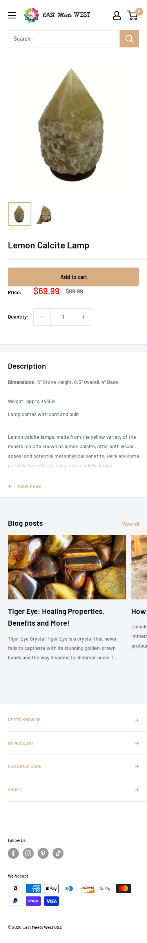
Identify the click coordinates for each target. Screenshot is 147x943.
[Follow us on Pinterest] (43, 853)
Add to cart (73, 276)
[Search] (129, 38)
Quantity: (18, 316)
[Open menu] (12, 15)
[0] (133, 15)
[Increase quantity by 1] (83, 317)
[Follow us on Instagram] (28, 853)
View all (130, 524)
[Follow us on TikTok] (58, 853)
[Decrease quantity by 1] (42, 317)
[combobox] (64, 38)
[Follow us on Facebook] (13, 853)
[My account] (117, 15)
